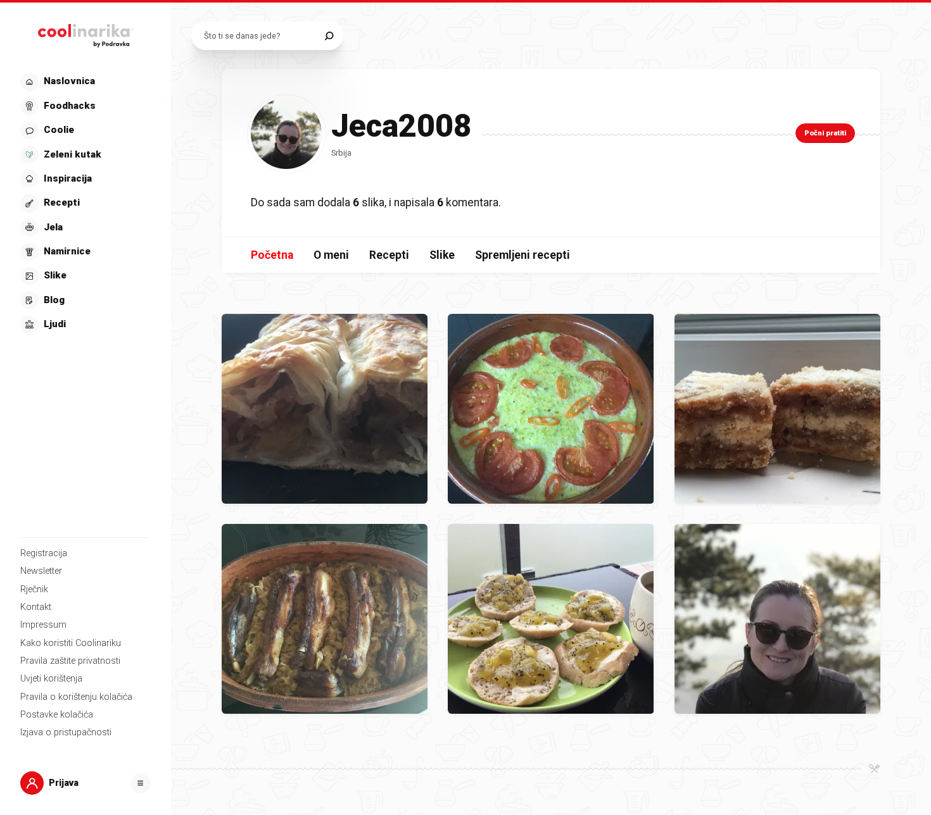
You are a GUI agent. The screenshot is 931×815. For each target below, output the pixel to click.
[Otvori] (140, 783)
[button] (84, 203)
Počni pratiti (825, 133)
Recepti (389, 255)
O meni (331, 255)
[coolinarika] (85, 33)
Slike (442, 255)
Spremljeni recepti (522, 255)
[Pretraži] (329, 36)
